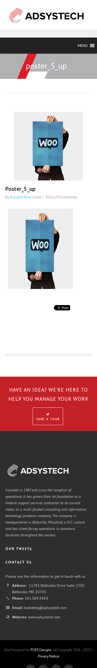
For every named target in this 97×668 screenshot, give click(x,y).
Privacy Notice (48, 656)
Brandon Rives (21, 197)
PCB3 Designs (40, 650)
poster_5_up (20, 188)
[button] (83, 46)
